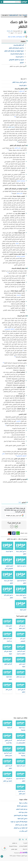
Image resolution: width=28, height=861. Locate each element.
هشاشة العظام (21, 181)
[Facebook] (26, 839)
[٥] (15, 356)
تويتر (9, 533)
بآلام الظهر (18, 148)
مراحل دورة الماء (23, 812)
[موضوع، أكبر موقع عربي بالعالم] (24, 2)
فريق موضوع (14, 849)
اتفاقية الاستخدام (23, 846)
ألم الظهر (21, 91)
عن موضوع (14, 843)
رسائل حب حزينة (23, 803)
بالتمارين (18, 421)
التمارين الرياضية (20, 256)
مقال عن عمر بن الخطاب (21, 825)
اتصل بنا (25, 843)
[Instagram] (20, 839)
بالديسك (19, 295)
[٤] (23, 350)
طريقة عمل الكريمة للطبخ (20, 815)
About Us (25, 849)
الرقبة (17, 243)
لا (11, 526)
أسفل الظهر (11, 127)
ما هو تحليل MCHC (22, 806)
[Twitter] (23, 839)
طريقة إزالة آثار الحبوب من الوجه (19, 822)
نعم (16, 526)
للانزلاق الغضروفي (9, 329)
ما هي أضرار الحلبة (22, 818)
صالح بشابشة (10, 31)
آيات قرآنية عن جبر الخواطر (20, 828)
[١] (15, 117)
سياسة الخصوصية (13, 846)
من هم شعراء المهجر (21, 809)
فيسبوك (14, 533)
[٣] (17, 142)
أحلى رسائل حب (23, 831)
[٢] (14, 117)
